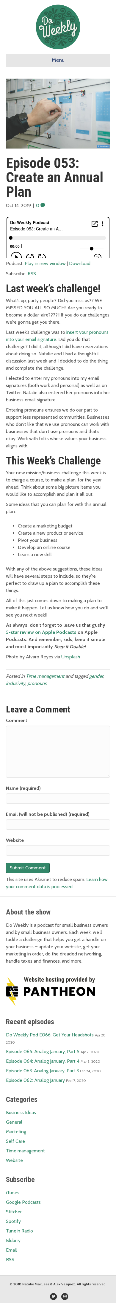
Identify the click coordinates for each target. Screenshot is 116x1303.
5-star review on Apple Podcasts (41, 632)
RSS (32, 273)
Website (15, 840)
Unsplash (70, 657)
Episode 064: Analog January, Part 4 (42, 1061)
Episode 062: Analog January (35, 1080)
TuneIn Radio (19, 1231)
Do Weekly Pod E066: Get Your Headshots (50, 1035)
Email (11, 1250)
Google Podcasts (23, 1202)
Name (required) (23, 788)
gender (96, 676)
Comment (16, 720)
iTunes (12, 1192)
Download (79, 263)
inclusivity (15, 683)
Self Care (15, 1141)
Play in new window (45, 263)
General (14, 1122)
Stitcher (14, 1212)
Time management (45, 676)
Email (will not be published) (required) (48, 814)
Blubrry (13, 1240)
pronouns (37, 683)
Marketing (16, 1131)
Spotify (13, 1221)
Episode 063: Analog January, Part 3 (42, 1070)
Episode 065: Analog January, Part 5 (42, 1051)
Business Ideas (21, 1112)
